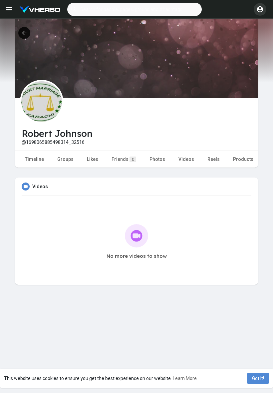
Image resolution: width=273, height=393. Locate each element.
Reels (213, 159)
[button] (134, 9)
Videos (186, 159)
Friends (123, 159)
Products (243, 159)
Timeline (34, 159)
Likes (92, 159)
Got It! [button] (258, 378)
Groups (65, 159)
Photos (157, 159)
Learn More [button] (185, 378)
